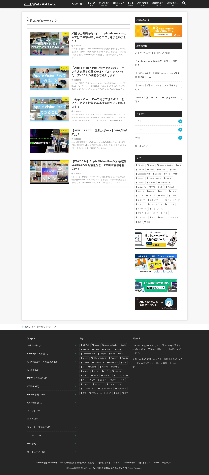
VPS (153, 187)
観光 (139, 222)
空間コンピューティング (170, 217)
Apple (152, 165)
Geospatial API (144, 174)
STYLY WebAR (155, 178)
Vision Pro (142, 187)
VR (161, 187)
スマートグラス (156, 204)
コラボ (173, 196)
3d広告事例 (34, 345)
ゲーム (163, 196)
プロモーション (144, 213)
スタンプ (141, 200)
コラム (131, 4)
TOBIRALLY (165, 183)
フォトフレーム (158, 209)
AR (179, 165)
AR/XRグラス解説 (37, 353)
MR (176, 174)
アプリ (140, 196)
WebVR (141, 191)
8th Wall (141, 165)
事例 (137, 138)
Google (158, 174)
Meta (168, 174)
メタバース (142, 217)
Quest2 (169, 178)
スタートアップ (173, 200)
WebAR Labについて (163, 463)
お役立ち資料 (158, 4)
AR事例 (33, 370)
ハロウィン (142, 209)
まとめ (174, 191)
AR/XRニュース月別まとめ (42, 362)
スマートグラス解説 (38, 427)
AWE (174, 170)
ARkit (152, 170)
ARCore (141, 170)
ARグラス (163, 170)
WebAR (171, 187)
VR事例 (33, 386)
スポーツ (141, 204)
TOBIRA (152, 183)
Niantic (141, 178)
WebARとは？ (78, 4)
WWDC (152, 191)
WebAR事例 (104, 4)
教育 (153, 217)
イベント (151, 196)
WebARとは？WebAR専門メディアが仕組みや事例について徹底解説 (66, 463)
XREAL (163, 191)
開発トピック (118, 4)
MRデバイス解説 (37, 378)
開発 (148, 222)
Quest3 (141, 183)
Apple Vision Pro (166, 165)
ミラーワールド (161, 213)
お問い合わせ (173, 4)
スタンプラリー (156, 200)
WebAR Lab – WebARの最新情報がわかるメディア (102, 468)
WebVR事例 (35, 403)
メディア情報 (143, 4)
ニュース (91, 4)
